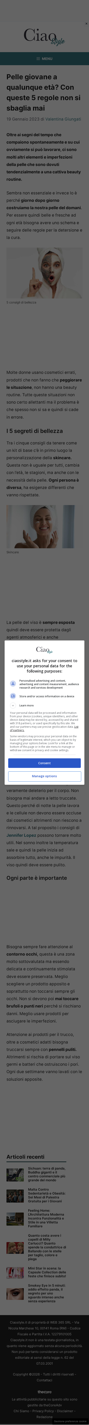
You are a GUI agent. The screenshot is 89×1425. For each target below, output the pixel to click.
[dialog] (45, 712)
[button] (44, 706)
